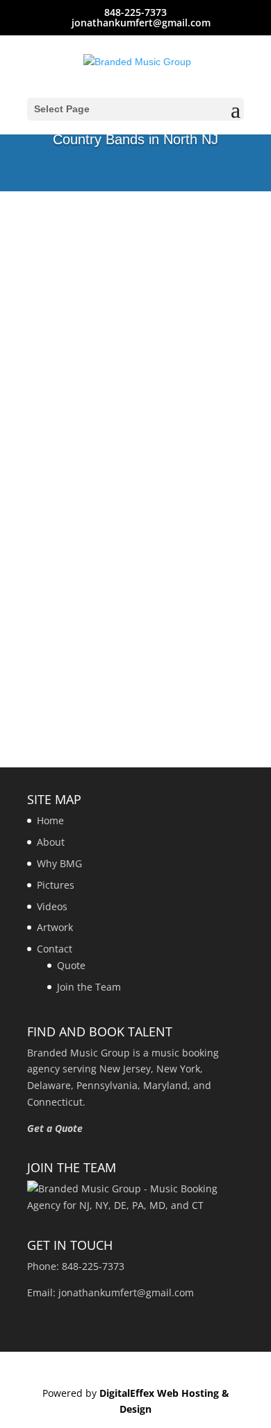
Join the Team (89, 986)
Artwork (55, 927)
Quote (71, 965)
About (51, 841)
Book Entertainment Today (136, 263)
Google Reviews (135, 319)
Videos (52, 906)
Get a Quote (55, 1128)
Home (50, 820)
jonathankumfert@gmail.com (126, 1292)
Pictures (55, 884)
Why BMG (59, 863)
